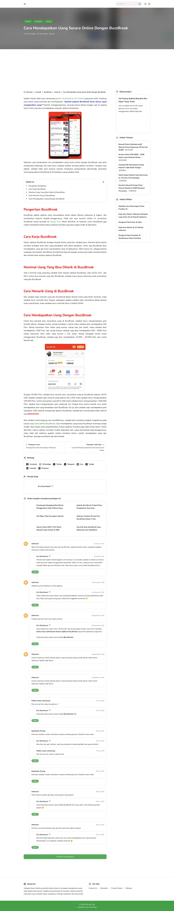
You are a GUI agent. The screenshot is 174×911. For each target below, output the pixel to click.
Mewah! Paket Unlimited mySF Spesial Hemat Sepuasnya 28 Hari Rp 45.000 (132, 147)
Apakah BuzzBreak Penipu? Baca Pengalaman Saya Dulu (89, 506)
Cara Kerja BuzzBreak (37, 189)
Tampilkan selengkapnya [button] (65, 857)
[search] (140, 4)
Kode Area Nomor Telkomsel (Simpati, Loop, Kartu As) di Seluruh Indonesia (133, 215)
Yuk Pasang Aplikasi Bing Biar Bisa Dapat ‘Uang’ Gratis (132, 100)
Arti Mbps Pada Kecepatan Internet (49, 516)
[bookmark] (149, 4)
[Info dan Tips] (37, 3)
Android (28, 21)
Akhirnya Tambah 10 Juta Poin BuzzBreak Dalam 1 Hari (88, 517)
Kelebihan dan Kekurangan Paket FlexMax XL (131, 207)
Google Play (55, 221)
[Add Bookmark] (51, 34)
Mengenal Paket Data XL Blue (130, 222)
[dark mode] (145, 4)
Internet (48, 21)
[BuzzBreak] (68, 637)
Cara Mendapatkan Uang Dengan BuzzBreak (47, 199)
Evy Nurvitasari (31, 34)
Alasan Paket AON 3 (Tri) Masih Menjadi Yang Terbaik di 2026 (48, 528)
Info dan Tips (90, 904)
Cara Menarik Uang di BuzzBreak (42, 195)
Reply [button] (35, 572)
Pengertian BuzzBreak (37, 186)
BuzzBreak (38, 21)
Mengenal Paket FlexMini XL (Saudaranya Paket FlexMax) (129, 236)
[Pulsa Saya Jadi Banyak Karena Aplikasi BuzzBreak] (56, 631)
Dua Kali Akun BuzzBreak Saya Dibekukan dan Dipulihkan (89, 528)
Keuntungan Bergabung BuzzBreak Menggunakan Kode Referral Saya (49, 506)
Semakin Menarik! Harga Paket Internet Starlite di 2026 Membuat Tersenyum (131, 188)
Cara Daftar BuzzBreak (45, 423)
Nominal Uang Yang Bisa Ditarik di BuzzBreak (47, 192)
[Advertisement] (87, 69)
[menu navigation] (25, 4)
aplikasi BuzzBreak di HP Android (70, 98)
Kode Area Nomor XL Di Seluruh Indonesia (130, 228)
